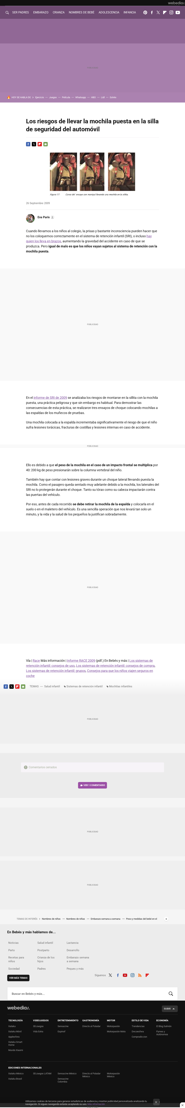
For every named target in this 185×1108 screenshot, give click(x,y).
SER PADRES (20, 12)
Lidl (103, 97)
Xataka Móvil (14, 1031)
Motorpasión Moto (116, 1031)
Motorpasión (113, 1026)
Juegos (53, 97)
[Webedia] (176, 3)
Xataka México (15, 1073)
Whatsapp (80, 97)
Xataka (12, 1026)
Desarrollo (73, 950)
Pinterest (145, 12)
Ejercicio (39, 97)
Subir (167, 1008)
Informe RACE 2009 (81, 660)
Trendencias (138, 1026)
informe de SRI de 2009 (50, 398)
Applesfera (14, 1036)
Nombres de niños (51, 918)
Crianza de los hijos (46, 959)
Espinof (61, 1031)
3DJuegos (38, 1026)
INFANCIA (130, 12)
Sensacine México (67, 1073)
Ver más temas (18, 978)
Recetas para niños (16, 959)
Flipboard (165, 12)
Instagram (171, 12)
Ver (94, 785)
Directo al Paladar (91, 1026)
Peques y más (75, 968)
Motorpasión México (113, 1075)
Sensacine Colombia (63, 1080)
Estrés (113, 97)
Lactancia (72, 942)
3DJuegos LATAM (42, 1073)
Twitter (158, 12)
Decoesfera (138, 1031)
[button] (45, 217)
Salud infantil (52, 686)
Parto (11, 950)
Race (36, 660)
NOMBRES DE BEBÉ (81, 12)
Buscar (171, 993)
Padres (41, 968)
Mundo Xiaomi (15, 1050)
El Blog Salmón (163, 1026)
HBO (93, 97)
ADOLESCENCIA (109, 12)
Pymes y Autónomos (162, 1033)
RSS (140, 975)
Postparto (43, 950)
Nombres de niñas (75, 918)
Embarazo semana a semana (106, 918)
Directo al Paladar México (91, 1075)
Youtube (178, 12)
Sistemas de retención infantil (84, 686)
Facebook (152, 12)
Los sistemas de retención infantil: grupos (56, 671)
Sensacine (63, 1026)
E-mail (45, 144)
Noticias (13, 942)
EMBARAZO (40, 12)
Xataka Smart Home (15, 1043)
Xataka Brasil (15, 1078)
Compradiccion (139, 1036)
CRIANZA (58, 12)
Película (66, 97)
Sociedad (14, 968)
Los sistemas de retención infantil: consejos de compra (115, 666)
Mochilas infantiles (120, 686)
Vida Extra (38, 1031)
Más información (96, 1104)
